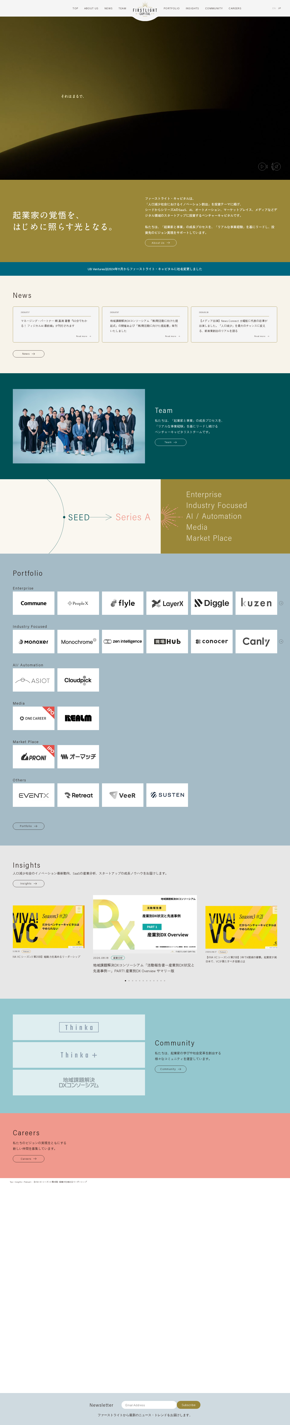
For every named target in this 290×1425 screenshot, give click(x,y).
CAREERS (235, 8)
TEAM (122, 8)
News (26, 353)
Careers (26, 1159)
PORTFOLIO (172, 8)
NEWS (109, 8)
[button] (281, 603)
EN (274, 8)
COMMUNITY (214, 8)
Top (11, 1181)
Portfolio (26, 826)
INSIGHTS (192, 8)
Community (168, 1069)
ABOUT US (91, 8)
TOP (75, 8)
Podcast (27, 1181)
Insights (26, 883)
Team (168, 442)
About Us (158, 243)
